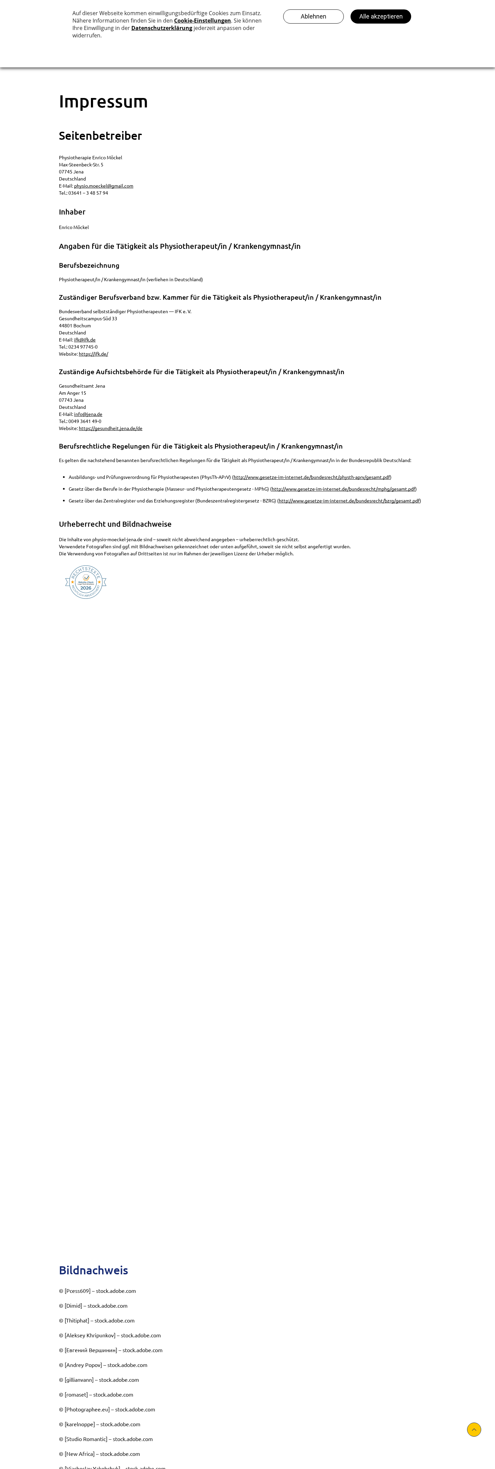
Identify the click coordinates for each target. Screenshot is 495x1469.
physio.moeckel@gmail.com (103, 186)
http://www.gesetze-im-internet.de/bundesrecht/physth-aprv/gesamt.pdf (312, 477)
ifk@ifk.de (85, 339)
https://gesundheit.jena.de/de (110, 428)
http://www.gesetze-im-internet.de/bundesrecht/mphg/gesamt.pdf (343, 489)
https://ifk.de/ (93, 354)
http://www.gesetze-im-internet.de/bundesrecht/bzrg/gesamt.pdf (349, 500)
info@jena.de (88, 414)
